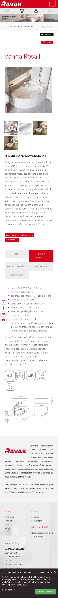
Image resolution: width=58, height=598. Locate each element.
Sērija (16, 254)
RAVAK (11, 4)
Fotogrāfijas (36, 520)
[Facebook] (3, 308)
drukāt (48, 27)
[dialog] (29, 583)
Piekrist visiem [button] (45, 591)
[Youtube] (3, 320)
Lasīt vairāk (22, 584)
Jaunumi (8, 524)
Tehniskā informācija (41, 256)
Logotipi (35, 516)
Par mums (9, 516)
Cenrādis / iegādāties (16, 266)
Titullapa (8, 27)
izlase (49, 42)
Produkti (18, 27)
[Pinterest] (3, 314)
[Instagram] (3, 302)
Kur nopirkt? (12, 240)
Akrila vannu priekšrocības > (19, 235)
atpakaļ (48, 35)
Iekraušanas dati (41, 266)
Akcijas (8, 528)
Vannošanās (28, 27)
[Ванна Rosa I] (25, 128)
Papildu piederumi (17, 275)
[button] (10, 590)
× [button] (54, 572)
